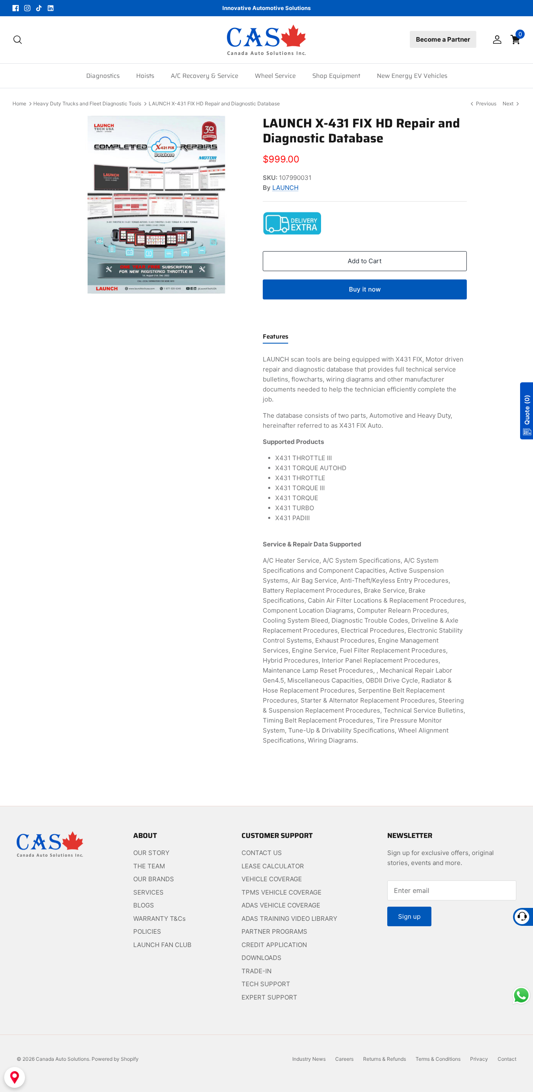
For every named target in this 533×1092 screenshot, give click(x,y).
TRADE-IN (256, 971)
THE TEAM (149, 866)
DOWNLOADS (261, 958)
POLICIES (147, 931)
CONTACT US (262, 853)
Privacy (479, 1059)
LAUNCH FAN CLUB (162, 945)
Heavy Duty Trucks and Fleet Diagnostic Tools (87, 103)
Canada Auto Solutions (62, 1059)
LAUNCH (285, 188)
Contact (507, 1059)
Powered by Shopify (115, 1059)
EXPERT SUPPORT (269, 997)
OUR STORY (151, 853)
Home (19, 103)
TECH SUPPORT (266, 984)
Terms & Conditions (438, 1059)
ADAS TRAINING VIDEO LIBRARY (289, 918)
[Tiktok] (39, 8)
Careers (344, 1059)
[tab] (275, 338)
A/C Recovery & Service (204, 76)
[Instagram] (27, 8)
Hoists (145, 76)
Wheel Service (275, 76)
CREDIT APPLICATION (274, 945)
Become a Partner (443, 39)
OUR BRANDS (153, 879)
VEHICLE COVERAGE (272, 879)
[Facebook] (15, 8)
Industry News (309, 1059)
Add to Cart (364, 261)
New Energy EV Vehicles (412, 76)
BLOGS (143, 905)
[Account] (495, 40)
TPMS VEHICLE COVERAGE (281, 892)
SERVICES (148, 892)
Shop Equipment (336, 76)
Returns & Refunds (384, 1059)
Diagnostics (103, 76)
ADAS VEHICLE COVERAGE (281, 905)
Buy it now (365, 289)
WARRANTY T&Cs (159, 918)
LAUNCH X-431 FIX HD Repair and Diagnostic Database (214, 103)
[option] (155, 205)
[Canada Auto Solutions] (266, 40)
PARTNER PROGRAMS (274, 931)
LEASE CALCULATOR (273, 866)
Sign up (409, 916)
